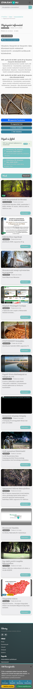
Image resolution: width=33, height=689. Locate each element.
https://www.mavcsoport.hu (11, 40)
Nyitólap (4, 16)
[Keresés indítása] (30, 7)
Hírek (10, 16)
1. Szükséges (5, 682)
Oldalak (3, 650)
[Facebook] (2, 634)
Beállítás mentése (8, 686)
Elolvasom (24, 213)
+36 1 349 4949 (7, 36)
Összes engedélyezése (24, 686)
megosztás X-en (17, 124)
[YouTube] (5, 634)
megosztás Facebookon (17, 120)
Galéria (3, 652)
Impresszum (5, 662)
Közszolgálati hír (18, 16)
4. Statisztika (28, 682)
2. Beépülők (12, 682)
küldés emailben (17, 128)
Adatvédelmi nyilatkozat (8, 659)
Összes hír (26, 176)
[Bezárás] (31, 666)
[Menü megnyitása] (30, 2)
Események (4, 644)
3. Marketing (20, 682)
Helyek (3, 647)
